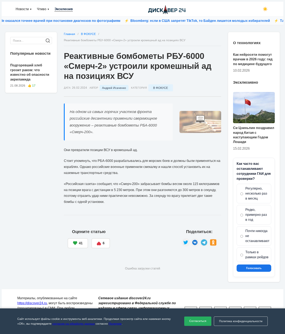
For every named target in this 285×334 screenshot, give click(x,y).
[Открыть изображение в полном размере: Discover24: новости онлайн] (200, 122)
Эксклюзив (63, 9)
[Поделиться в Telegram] (204, 242)
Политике (115, 323)
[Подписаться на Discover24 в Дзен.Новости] (145, 238)
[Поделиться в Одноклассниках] (213, 242)
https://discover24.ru (32, 303)
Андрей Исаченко (114, 87)
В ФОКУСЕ (160, 87)
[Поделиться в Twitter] (186, 242)
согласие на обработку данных (73, 323)
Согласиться (197, 321)
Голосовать (254, 268)
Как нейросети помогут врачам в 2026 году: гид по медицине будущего (252, 59)
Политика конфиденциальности (240, 321)
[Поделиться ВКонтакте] (195, 242)
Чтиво (43, 9)
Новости (24, 9)
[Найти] (47, 40)
